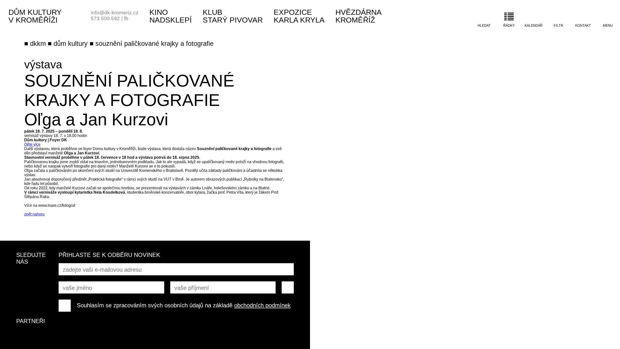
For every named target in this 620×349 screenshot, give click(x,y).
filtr (558, 25)
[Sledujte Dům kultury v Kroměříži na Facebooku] (22, 276)
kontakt (583, 25)
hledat (484, 25)
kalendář (533, 25)
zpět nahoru (34, 214)
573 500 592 (105, 18)
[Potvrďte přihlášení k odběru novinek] (288, 287)
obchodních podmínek (262, 305)
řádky (509, 25)
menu (608, 25)
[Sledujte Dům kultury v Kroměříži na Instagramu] (22, 294)
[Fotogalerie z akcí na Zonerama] (40, 294)
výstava (43, 64)
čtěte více (32, 144)
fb (126, 18)
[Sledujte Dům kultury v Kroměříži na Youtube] (40, 276)
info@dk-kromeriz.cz (115, 12)
